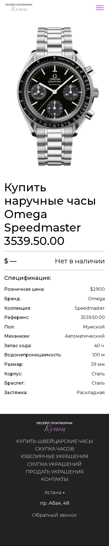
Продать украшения (55, 472)
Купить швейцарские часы (54, 441)
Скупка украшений (54, 464)
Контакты (54, 479)
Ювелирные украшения (54, 456)
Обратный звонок (54, 515)
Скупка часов (54, 449)
